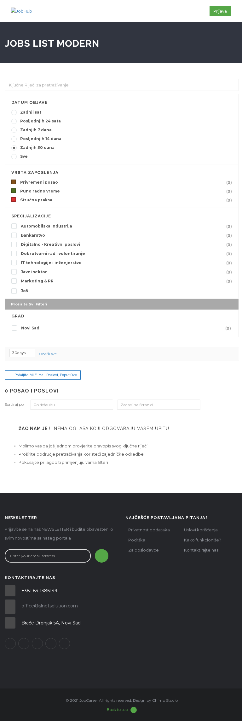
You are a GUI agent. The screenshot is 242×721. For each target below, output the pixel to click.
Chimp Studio (165, 700)
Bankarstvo (126, 235)
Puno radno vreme (126, 191)
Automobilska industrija (126, 226)
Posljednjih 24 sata (40, 121)
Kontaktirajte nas (201, 550)
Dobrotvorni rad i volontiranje (126, 253)
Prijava (220, 11)
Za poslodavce (143, 550)
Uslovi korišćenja (201, 529)
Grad (17, 316)
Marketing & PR (126, 281)
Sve (24, 156)
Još (24, 290)
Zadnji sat (30, 112)
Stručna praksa (126, 200)
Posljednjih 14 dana (40, 138)
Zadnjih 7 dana (36, 129)
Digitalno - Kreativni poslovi (126, 244)
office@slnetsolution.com (49, 606)
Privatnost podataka (149, 529)
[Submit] (101, 556)
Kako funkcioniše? (202, 539)
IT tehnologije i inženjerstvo (126, 262)
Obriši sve (48, 354)
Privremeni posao (126, 182)
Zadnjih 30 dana (37, 147)
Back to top (117, 709)
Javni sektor (126, 272)
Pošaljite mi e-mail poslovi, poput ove (45, 375)
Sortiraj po (14, 404)
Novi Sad (126, 328)
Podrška (136, 539)
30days (19, 352)
